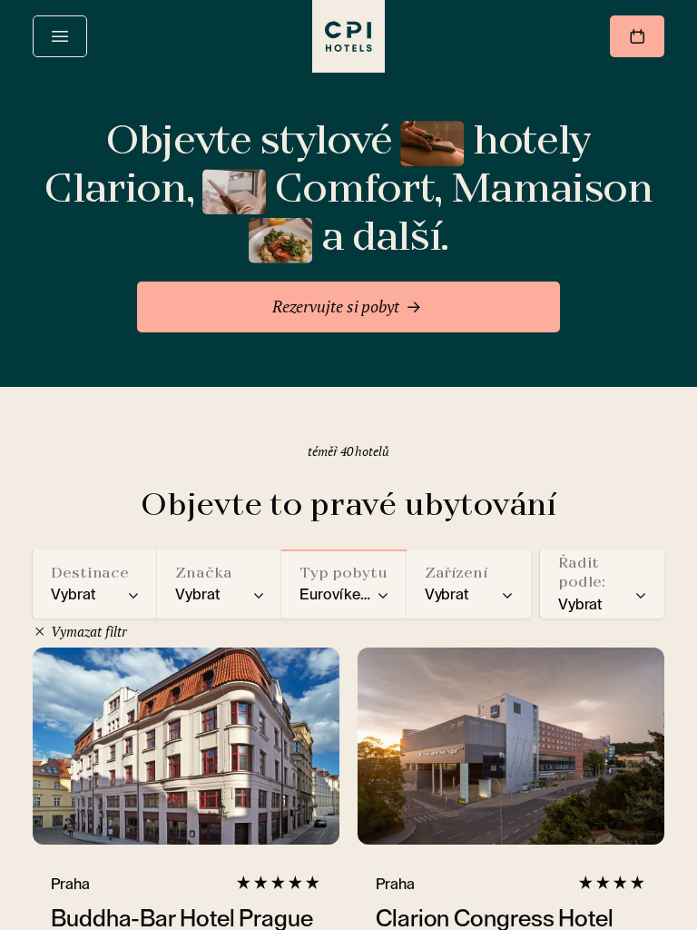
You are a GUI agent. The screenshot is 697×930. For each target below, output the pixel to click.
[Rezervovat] (637, 36)
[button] (95, 583)
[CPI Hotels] (348, 36)
